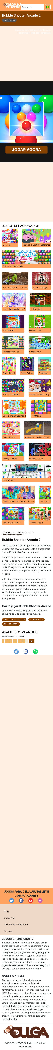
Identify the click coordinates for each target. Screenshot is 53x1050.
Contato (8, 931)
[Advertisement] (26, 53)
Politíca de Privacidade (16, 924)
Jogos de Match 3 (11, 624)
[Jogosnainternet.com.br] (12, 5)
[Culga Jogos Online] (26, 1031)
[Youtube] (30, 900)
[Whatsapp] (35, 651)
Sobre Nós (9, 918)
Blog (6, 911)
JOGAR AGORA (26, 150)
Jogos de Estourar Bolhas (14, 619)
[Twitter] (16, 651)
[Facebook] (26, 651)
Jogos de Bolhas (36, 619)
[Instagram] (40, 900)
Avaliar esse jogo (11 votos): (13, 636)
